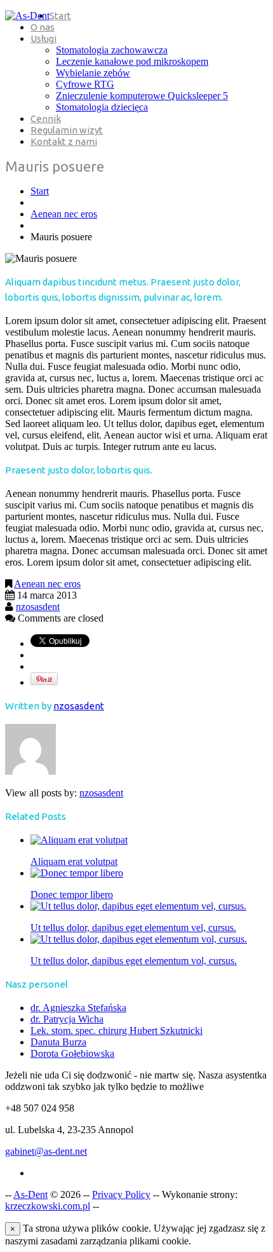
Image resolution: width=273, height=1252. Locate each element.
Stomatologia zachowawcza (112, 49)
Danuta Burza (58, 1042)
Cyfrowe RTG (85, 84)
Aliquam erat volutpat (73, 861)
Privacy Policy (121, 1194)
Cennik (45, 118)
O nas (42, 27)
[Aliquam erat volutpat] (79, 839)
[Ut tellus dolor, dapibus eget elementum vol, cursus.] (138, 939)
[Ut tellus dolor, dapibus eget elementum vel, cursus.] (138, 906)
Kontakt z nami (63, 141)
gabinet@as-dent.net (46, 1151)
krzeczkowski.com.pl (47, 1206)
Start (60, 15)
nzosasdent (38, 606)
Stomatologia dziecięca (102, 107)
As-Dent (30, 1194)
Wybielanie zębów (93, 72)
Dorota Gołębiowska (72, 1053)
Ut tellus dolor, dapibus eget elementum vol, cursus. (133, 960)
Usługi (43, 38)
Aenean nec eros (63, 213)
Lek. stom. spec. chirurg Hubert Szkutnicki (116, 1030)
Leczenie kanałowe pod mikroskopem (132, 61)
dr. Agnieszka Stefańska (78, 1007)
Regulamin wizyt (66, 130)
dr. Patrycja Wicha (66, 1019)
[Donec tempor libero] (76, 873)
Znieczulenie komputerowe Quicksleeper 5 (142, 95)
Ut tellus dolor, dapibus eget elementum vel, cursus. (133, 927)
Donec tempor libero (71, 894)
